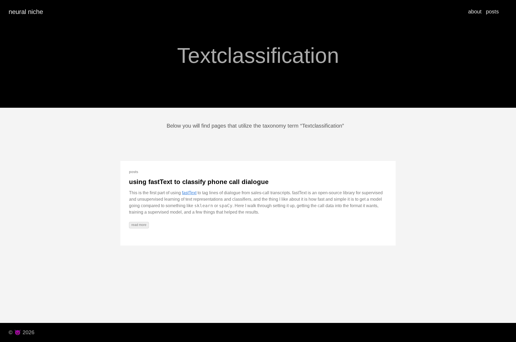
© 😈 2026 (21, 332)
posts (492, 12)
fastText (189, 192)
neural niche (26, 11)
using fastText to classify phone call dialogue (198, 181)
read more (138, 225)
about (475, 12)
